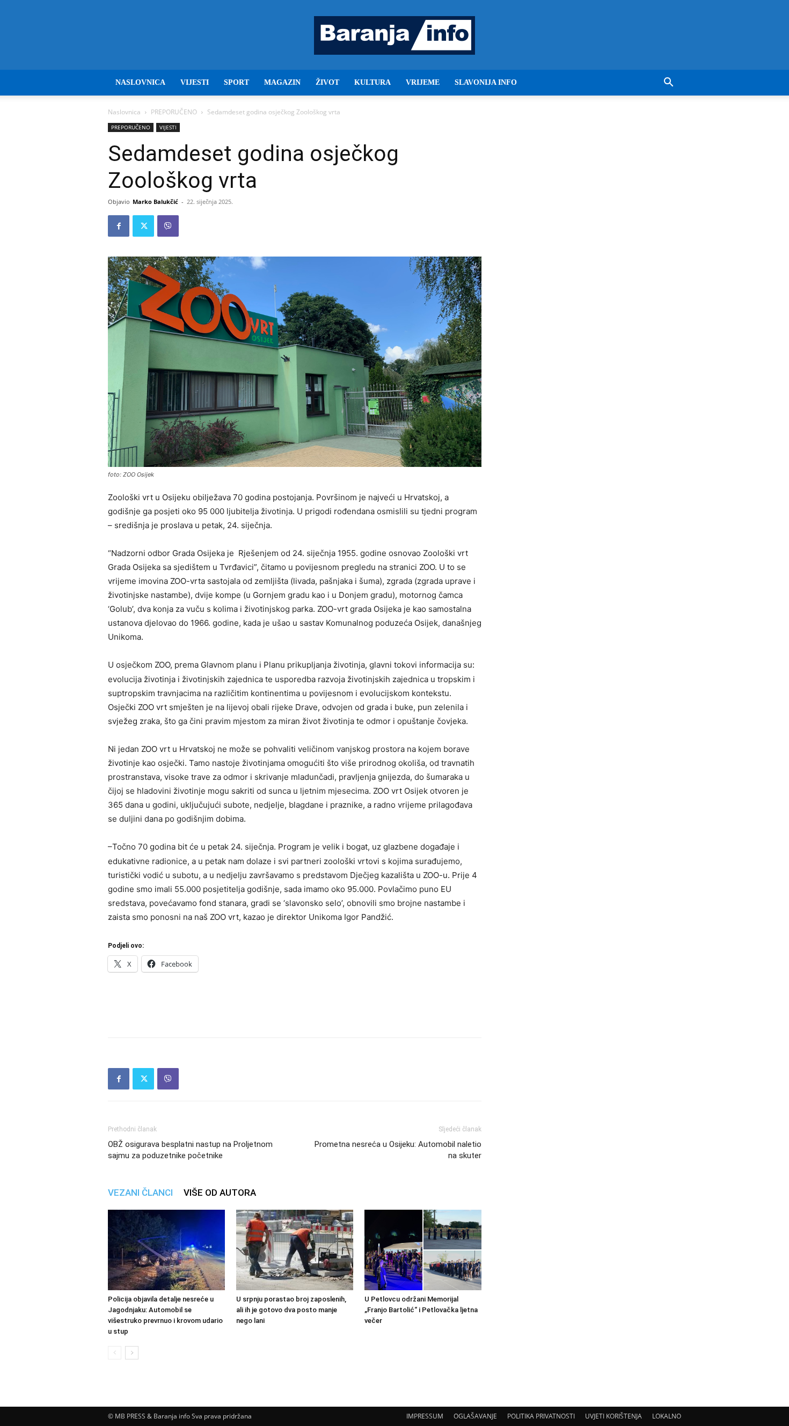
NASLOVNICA (140, 82)
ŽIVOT (327, 82)
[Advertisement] (294, 1001)
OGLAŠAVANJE (475, 1416)
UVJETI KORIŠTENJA (613, 1416)
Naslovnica (124, 111)
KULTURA (372, 82)
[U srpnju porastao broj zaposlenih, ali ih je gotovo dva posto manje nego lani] (294, 1250)
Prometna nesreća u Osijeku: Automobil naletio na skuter (398, 1149)
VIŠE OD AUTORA (220, 1192)
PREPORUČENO (174, 111)
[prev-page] (114, 1352)
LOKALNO (666, 1416)
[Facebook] (118, 226)
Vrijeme (423, 82)
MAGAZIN (282, 82)
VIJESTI (194, 82)
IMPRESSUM (424, 1416)
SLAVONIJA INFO (486, 82)
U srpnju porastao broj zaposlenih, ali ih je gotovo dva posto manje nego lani (291, 1310)
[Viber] (168, 226)
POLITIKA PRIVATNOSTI (541, 1416)
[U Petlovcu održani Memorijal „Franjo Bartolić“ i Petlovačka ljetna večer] (422, 1250)
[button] (668, 83)
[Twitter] (143, 226)
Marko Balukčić (155, 202)
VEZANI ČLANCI (140, 1192)
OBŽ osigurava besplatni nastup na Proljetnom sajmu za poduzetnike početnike (190, 1149)
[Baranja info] (394, 35)
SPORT (236, 82)
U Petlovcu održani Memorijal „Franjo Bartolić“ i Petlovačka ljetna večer (421, 1310)
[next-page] (131, 1352)
